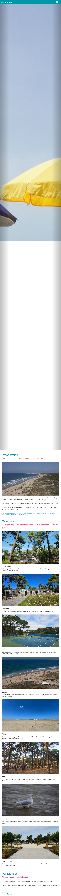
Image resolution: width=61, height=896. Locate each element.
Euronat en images (7, 2)
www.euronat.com (19, 514)
